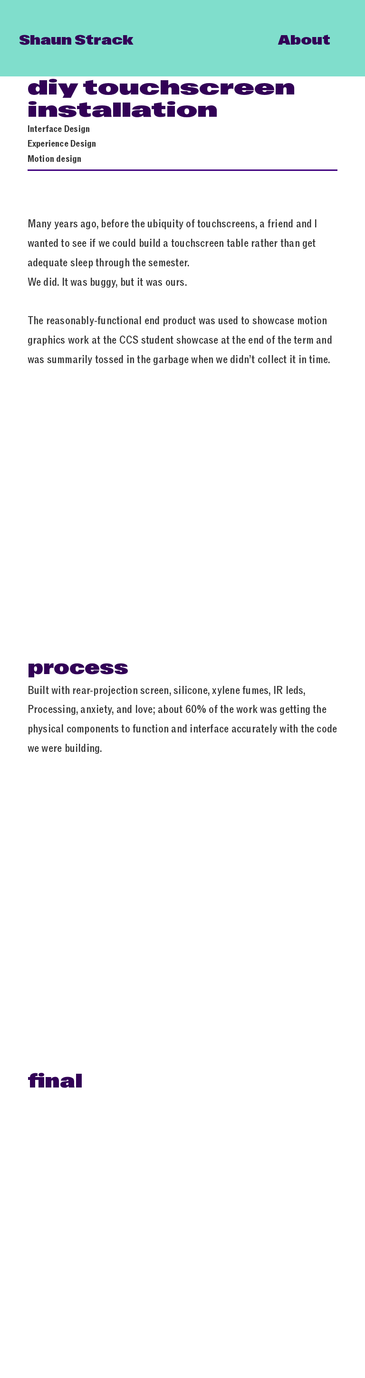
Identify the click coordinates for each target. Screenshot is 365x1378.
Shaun (47, 40)
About (304, 40)
